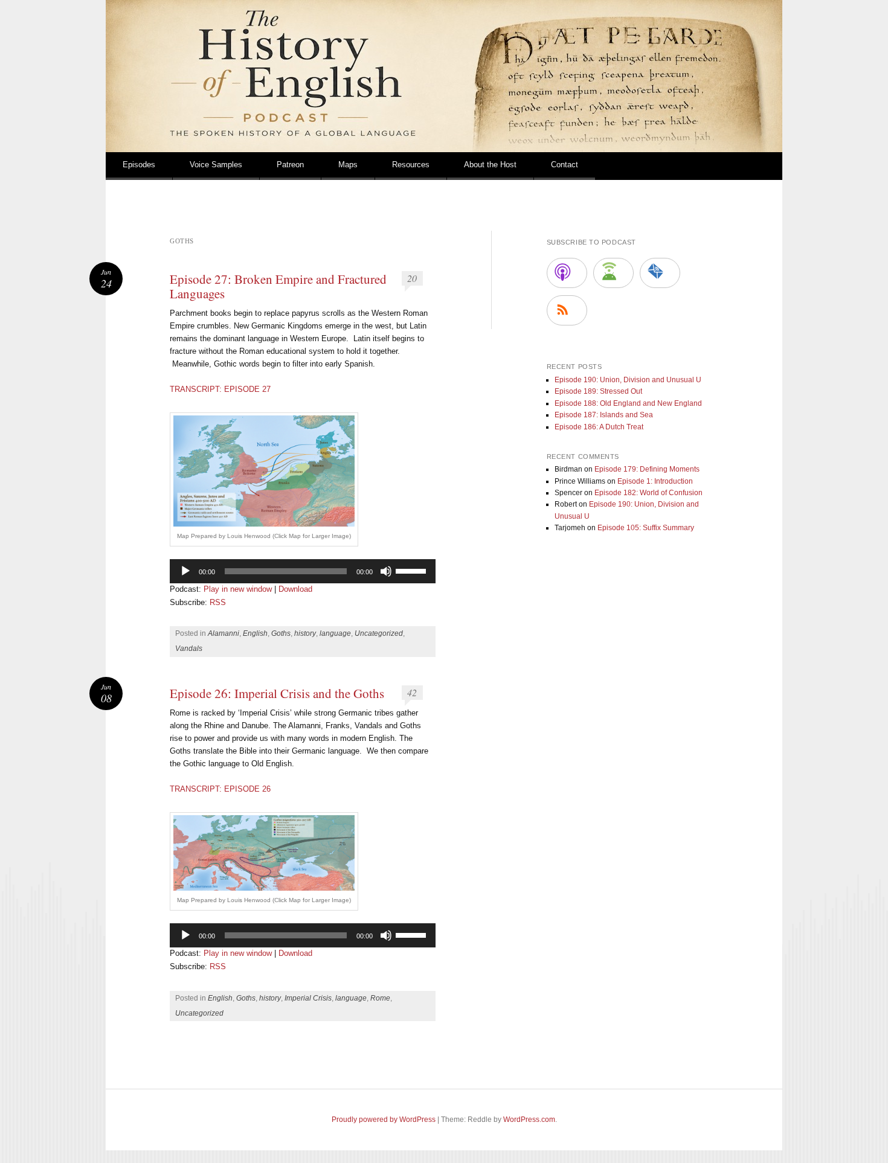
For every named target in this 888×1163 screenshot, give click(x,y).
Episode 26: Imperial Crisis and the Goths (277, 693)
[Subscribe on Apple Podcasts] (567, 273)
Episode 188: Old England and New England (628, 403)
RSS (218, 602)
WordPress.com (529, 1119)
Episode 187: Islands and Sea (604, 415)
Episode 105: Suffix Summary (645, 528)
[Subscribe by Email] (660, 273)
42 (412, 692)
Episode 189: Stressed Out (598, 391)
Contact (564, 164)
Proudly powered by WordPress (384, 1119)
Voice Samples (216, 164)
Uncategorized (379, 633)
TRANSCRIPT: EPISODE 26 (220, 788)
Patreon (290, 164)
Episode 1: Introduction (655, 481)
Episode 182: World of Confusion (648, 493)
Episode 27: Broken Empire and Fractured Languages (278, 286)
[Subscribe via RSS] (567, 310)
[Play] (185, 571)
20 (412, 278)
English (255, 633)
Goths (281, 633)
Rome (380, 998)
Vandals (188, 648)
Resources (411, 164)
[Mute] (386, 571)
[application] (303, 571)
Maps (348, 164)
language (335, 633)
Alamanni (223, 633)
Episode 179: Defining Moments (647, 469)
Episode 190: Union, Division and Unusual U (628, 380)
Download (295, 589)
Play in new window (238, 589)
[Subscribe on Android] (613, 273)
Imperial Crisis (308, 998)
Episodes (139, 164)
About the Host (490, 164)
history (305, 633)
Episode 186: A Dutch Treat (599, 427)
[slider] (413, 570)
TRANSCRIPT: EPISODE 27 (220, 389)
